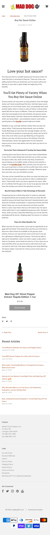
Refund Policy (7, 467)
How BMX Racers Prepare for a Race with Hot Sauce (21, 356)
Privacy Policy (7, 461)
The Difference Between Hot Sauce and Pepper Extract (21, 348)
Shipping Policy (7, 464)
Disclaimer (5, 473)
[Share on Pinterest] (11, 321)
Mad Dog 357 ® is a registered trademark (16, 476)
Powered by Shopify (35, 510)
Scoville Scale (7, 453)
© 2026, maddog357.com (15, 510)
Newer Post (42, 332)
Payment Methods (8, 456)
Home (3, 16)
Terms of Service (8, 470)
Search (4, 459)
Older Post (7, 332)
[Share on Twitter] (7, 321)
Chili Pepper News (15, 16)
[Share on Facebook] (3, 321)
